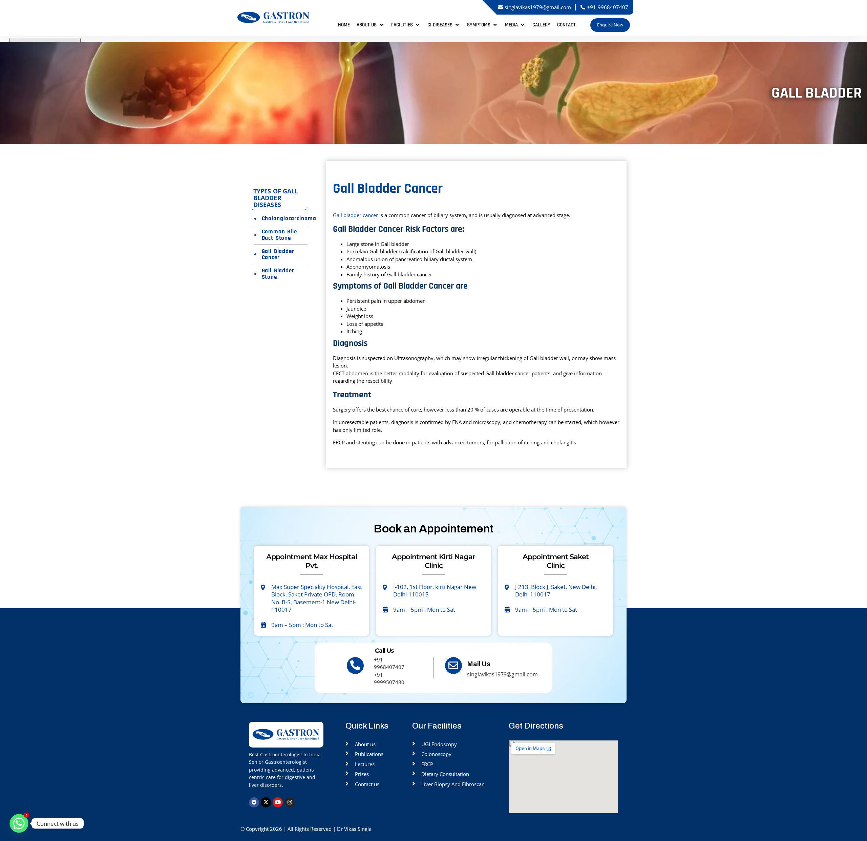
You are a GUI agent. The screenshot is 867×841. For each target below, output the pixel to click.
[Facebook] (254, 802)
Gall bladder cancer (355, 215)
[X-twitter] (266, 802)
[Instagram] (289, 802)
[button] (370, 25)
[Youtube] (278, 802)
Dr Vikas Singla (355, 828)
